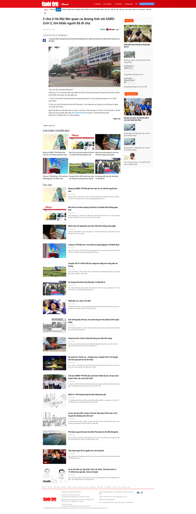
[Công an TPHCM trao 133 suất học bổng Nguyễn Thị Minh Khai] (55, 166)
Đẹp (117, 9)
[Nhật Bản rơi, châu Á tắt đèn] (54, 307)
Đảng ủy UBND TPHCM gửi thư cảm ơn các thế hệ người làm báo (55, 154)
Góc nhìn (129, 20)
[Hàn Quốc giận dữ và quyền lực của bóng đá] (54, 456)
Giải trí (113, 9)
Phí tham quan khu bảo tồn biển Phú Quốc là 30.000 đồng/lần (93, 432)
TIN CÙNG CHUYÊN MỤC (57, 130)
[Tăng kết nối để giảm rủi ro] (129, 68)
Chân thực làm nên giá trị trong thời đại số (137, 46)
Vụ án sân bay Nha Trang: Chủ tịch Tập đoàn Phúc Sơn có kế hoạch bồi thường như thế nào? (92, 414)
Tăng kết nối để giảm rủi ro (133, 74)
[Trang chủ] (46, 9)
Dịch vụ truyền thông (105, 502)
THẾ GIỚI (50, 487)
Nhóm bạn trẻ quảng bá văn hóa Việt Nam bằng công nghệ (107, 154)
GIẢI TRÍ (86, 487)
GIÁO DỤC (93, 487)
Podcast (98, 4)
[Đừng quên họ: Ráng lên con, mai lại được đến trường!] (129, 127)
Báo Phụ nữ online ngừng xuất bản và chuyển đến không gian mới (81, 154)
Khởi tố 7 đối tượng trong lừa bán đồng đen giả (87, 394)
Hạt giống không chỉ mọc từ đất (135, 87)
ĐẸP (129, 487)
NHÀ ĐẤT (114, 487)
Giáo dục (122, 9)
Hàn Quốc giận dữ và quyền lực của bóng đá (86, 451)
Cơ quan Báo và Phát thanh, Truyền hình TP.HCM (75, 506)
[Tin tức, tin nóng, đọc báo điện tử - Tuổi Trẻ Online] (50, 4)
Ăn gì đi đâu (141, 9)
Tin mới (48, 185)
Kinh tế (134, 9)
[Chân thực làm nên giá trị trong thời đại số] (138, 33)
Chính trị (52, 9)
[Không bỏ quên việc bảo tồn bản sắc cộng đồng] (129, 54)
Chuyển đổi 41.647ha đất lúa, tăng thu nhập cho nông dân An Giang (81, 177)
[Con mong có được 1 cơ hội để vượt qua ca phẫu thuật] (129, 156)
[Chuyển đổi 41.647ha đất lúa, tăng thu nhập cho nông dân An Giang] (81, 166)
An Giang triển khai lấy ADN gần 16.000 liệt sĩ (106, 177)
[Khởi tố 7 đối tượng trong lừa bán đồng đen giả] (54, 400)
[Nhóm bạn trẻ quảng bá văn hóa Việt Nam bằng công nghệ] (107, 142)
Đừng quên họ (131, 94)
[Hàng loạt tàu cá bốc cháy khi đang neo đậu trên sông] (54, 344)
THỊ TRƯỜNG (107, 487)
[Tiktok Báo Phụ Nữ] (107, 29)
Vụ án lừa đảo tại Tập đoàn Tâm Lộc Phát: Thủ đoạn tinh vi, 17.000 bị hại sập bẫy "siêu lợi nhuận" (92, 470)
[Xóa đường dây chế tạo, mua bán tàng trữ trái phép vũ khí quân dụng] (54, 325)
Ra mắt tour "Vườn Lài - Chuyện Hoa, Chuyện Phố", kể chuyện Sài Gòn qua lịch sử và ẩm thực (93, 358)
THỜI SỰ (44, 487)
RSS (132, 502)
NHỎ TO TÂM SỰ (71, 487)
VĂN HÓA (80, 487)
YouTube (108, 4)
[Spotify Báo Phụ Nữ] (103, 29)
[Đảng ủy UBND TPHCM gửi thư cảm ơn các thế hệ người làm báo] (55, 142)
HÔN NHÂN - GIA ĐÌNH (60, 487)
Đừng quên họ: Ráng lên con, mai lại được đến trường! (137, 134)
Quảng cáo (129, 4)
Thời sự (58, 9)
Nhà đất (148, 9)
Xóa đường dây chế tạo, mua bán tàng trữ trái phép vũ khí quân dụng (93, 321)
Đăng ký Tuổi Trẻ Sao (147, 4)
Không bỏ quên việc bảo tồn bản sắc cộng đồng (137, 61)
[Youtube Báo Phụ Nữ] (112, 29)
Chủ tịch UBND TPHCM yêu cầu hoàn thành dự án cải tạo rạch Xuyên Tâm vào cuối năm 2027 (93, 377)
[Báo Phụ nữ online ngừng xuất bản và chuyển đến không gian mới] (81, 142)
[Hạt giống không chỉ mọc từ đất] (129, 80)
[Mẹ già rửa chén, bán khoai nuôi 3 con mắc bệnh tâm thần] (138, 106)
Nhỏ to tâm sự (85, 9)
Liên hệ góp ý (126, 502)
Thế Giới (64, 9)
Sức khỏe (128, 9)
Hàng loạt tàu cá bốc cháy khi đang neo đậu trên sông (90, 338)
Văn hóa (107, 9)
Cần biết (118, 4)
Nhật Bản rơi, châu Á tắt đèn (79, 301)
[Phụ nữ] (64, 4)
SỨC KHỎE (100, 487)
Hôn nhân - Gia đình (73, 9)
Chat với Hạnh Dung (97, 9)
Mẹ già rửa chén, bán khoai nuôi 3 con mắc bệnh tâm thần (136, 119)
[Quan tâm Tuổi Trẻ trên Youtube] (138, 492)
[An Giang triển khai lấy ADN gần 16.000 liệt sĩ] (107, 166)
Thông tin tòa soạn (67, 504)
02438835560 (79, 113)
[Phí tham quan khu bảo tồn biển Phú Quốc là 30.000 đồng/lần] (54, 438)
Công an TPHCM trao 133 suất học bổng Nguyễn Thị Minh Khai (55, 177)
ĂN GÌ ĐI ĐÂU (122, 487)
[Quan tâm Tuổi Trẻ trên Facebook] (141, 492)
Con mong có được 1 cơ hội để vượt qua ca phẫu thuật (137, 163)
